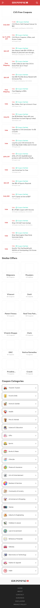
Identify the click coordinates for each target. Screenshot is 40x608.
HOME (20, 588)
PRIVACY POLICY (20, 604)
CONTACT (20, 595)
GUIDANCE (20, 598)
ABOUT (20, 591)
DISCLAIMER (20, 601)
